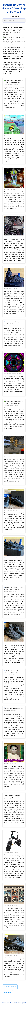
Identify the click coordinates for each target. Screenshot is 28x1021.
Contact (8, 1003)
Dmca (4, 1003)
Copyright (23, 1003)
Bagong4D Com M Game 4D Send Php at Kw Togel (14, 8)
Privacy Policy (15, 1003)
